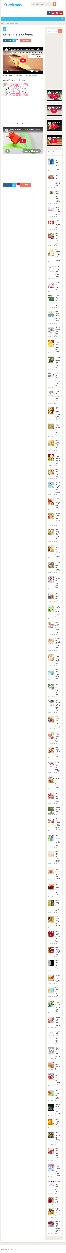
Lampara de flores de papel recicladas (58, 566)
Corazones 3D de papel (59, 1199)
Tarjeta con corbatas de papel (58, 991)
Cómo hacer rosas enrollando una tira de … (59, 1154)
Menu (5, 19)
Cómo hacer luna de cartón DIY (57, 965)
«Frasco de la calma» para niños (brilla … (58, 1109)
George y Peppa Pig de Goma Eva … (57, 503)
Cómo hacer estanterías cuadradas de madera (59, 921)
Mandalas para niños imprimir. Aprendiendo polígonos (59, 766)
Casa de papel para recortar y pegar (58, 164)
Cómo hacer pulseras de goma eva (58, 752)
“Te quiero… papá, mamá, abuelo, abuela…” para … (58, 706)
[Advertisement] (23, 111)
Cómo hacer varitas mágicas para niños (58, 659)
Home (2, 23)
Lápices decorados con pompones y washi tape (59, 782)
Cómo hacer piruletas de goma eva (58, 737)
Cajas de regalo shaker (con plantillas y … (58, 1079)
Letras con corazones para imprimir (58, 286)
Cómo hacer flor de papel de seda (57, 797)
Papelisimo (12, 4)
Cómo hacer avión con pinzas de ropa (57, 889)
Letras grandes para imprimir (58, 810)
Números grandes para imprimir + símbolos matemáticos (59, 300)
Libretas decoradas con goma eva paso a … (58, 611)
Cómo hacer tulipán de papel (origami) (58, 1094)
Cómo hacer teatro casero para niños (57, 459)
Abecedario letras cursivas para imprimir (59, 211)
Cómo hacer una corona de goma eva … (57, 936)
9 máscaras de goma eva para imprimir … (59, 582)
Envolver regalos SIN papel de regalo (58, 1021)
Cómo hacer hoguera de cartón (58, 1122)
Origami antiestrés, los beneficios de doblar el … (59, 1037)
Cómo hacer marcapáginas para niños (60, 473)
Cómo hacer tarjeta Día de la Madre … (58, 444)
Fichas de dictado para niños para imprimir (58, 362)
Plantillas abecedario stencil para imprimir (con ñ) (59, 1052)
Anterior (26, 40)
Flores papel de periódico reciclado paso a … (58, 518)
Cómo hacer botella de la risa (58, 951)
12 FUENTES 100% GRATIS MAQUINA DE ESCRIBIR (58, 255)
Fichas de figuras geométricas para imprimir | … (59, 397)
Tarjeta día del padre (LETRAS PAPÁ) (58, 978)
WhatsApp (35, 76)
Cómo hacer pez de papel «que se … (57, 674)
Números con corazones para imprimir (58, 224)
